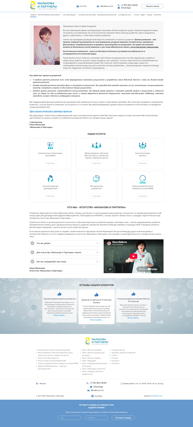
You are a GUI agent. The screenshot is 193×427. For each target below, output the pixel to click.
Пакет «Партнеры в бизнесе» (93, 369)
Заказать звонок (152, 6)
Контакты (157, 15)
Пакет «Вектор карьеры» (92, 350)
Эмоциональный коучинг (107, 15)
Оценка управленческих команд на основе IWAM (58, 363)
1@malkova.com (106, 6)
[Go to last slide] (34, 307)
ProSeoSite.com (156, 396)
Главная (33, 15)
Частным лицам (69, 15)
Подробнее (50, 163)
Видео (143, 15)
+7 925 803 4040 (98, 382)
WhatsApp (98, 386)
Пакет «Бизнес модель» (91, 358)
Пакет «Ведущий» (89, 360)
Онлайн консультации (87, 15)
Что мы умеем (43, 243)
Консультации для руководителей (52, 360)
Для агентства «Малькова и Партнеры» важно (59, 252)
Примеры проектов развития (123, 352)
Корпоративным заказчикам (48, 15)
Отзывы (149, 15)
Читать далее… (59, 315)
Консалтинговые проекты (48, 358)
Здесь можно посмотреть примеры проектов (50, 111)
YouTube (83, 6)
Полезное (115, 363)
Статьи (136, 15)
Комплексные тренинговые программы (54, 350)
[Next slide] (159, 307)
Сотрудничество (124, 15)
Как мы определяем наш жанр (51, 261)
